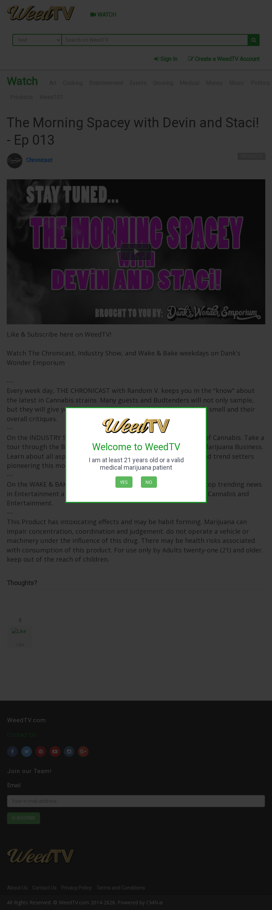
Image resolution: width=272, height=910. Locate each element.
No (149, 482)
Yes (124, 482)
